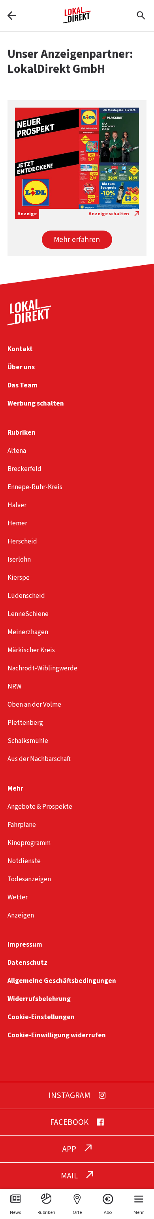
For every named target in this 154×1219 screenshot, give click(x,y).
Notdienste (24, 861)
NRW (14, 686)
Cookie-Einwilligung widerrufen (57, 1035)
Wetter (18, 897)
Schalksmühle (28, 741)
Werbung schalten (36, 403)
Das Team (23, 385)
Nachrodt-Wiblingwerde (42, 668)
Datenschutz (27, 963)
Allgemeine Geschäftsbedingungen (62, 981)
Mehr (15, 788)
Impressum (25, 944)
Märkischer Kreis (31, 650)
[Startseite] (77, 20)
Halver (17, 505)
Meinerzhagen (28, 632)
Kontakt (20, 349)
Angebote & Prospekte (40, 806)
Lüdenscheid (26, 596)
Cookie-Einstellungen (41, 1017)
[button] (77, 240)
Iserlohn (19, 559)
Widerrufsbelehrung (39, 999)
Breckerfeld (24, 469)
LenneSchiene (28, 614)
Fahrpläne (22, 825)
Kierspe (19, 578)
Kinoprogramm (29, 843)
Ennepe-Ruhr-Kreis (35, 487)
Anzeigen (21, 915)
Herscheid (22, 541)
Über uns (21, 367)
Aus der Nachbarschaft (39, 759)
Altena (17, 451)
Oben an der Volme (34, 704)
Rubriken (22, 432)
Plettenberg (25, 723)
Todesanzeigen (29, 879)
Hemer (17, 523)
